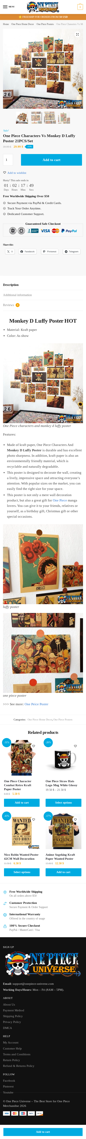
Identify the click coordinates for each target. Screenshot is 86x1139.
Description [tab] (11, 284)
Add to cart (43, 1131)
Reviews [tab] (10, 305)
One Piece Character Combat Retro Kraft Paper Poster (17, 785)
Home (6, 24)
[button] (77, 34)
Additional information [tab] (17, 295)
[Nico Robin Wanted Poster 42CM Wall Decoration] (22, 831)
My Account (10, 1042)
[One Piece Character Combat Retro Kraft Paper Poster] (22, 758)
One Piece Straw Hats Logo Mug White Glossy (61, 783)
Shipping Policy (13, 1016)
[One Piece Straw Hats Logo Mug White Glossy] (63, 758)
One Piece (60, 500)
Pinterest (8, 1086)
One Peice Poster (36, 704)
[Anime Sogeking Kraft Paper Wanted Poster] (63, 831)
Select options (63, 802)
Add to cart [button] (22, 802)
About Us (9, 1004)
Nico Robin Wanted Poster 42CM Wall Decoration (21, 856)
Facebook (9, 1080)
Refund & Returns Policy (18, 1065)
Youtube (8, 1092)
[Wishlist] (34, 746)
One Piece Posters (45, 24)
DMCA (7, 1028)
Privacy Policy (12, 1022)
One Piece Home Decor (22, 24)
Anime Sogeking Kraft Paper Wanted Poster (60, 856)
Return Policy (11, 1060)
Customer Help (12, 1048)
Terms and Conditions (16, 1054)
